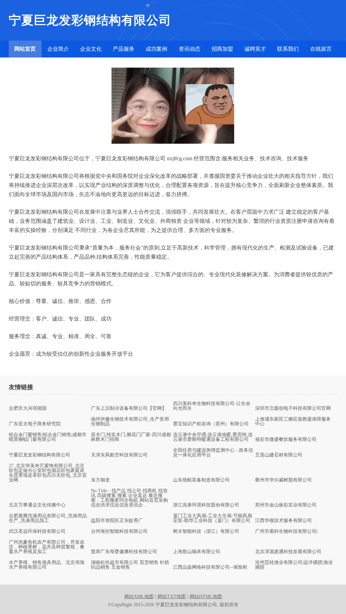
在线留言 (321, 49)
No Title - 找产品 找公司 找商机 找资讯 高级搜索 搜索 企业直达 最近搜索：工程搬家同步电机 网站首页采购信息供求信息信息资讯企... (129, 498)
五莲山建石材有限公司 (278, 455)
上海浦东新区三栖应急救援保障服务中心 (293, 421)
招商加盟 (222, 49)
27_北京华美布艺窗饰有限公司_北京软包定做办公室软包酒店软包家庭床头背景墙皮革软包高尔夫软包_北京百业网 (48, 473)
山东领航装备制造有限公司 (201, 480)
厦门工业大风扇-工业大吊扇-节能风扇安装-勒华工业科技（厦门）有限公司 (212, 518)
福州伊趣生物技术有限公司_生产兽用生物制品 (130, 421)
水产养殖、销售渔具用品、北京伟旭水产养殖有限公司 (46, 565)
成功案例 (156, 49)
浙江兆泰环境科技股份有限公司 (206, 505)
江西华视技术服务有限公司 (283, 520)
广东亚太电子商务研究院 (35, 424)
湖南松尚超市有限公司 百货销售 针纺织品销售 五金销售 (130, 565)
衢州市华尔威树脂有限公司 (283, 480)
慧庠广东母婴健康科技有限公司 (124, 551)
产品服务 (123, 49)
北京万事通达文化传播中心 (37, 505)
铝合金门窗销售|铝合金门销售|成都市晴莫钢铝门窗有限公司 (47, 437)
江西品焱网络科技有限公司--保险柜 (210, 567)
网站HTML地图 (206, 596)
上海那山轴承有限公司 (196, 551)
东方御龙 (100, 480)
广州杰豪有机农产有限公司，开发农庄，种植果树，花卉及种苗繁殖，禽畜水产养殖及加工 (46, 547)
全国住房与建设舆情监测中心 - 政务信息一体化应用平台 (213, 452)
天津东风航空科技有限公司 (119, 455)
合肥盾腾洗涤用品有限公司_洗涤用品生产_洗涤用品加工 (48, 518)
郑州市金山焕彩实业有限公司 (286, 505)
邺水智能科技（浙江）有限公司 (206, 531)
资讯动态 (189, 49)
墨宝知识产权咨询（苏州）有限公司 (211, 424)
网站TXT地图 (171, 596)
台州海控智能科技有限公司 (119, 531)
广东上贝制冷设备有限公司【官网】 (129, 408)
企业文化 (91, 49)
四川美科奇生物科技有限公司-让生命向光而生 (211, 406)
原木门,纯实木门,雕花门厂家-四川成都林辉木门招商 (131, 437)
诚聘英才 (255, 49)
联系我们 (288, 49)
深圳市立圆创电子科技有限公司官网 (293, 408)
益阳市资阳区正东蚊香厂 (117, 520)
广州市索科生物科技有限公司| (286, 531)
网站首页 (25, 49)
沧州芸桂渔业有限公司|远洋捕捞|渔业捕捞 (294, 565)
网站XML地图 (139, 596)
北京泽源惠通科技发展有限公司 (288, 551)
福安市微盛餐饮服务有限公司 (286, 439)
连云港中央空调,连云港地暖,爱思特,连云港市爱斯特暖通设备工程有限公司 (213, 437)
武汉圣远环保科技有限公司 (37, 531)
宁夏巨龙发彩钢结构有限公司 (39, 455)
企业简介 (58, 49)
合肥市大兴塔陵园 (28, 408)
